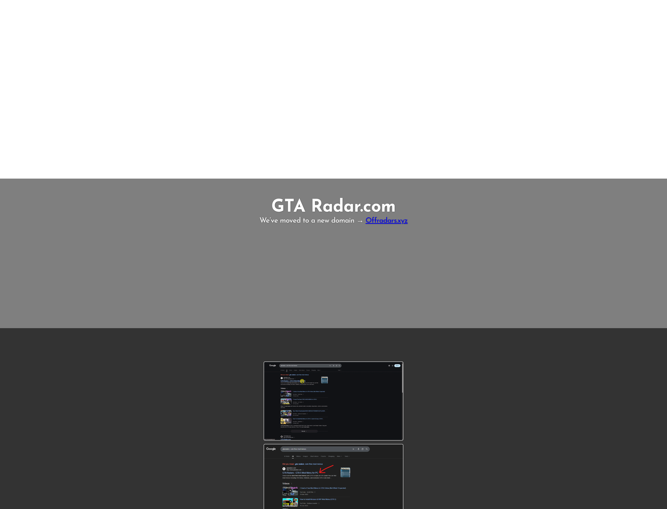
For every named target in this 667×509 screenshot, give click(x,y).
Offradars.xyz (387, 221)
